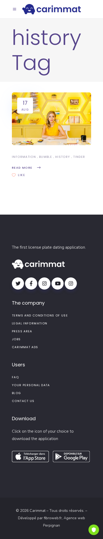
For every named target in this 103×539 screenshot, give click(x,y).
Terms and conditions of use (40, 315)
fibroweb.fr (53, 518)
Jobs (16, 339)
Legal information (29, 323)
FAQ (15, 377)
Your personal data (31, 385)
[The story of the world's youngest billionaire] (51, 118)
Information (24, 157)
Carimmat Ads (25, 347)
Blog (16, 393)
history (62, 157)
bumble (45, 157)
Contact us (23, 401)
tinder (79, 157)
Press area (22, 331)
